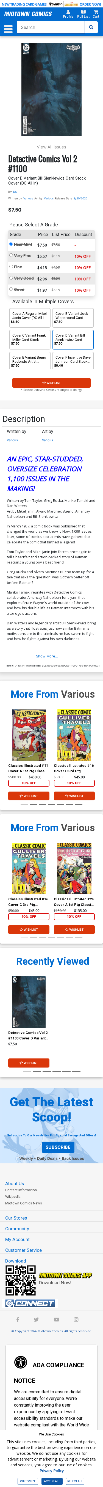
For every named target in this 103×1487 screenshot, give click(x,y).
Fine (18, 266)
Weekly (26, 1158)
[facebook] (18, 1320)
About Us (14, 1183)
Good (19, 289)
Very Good (24, 278)
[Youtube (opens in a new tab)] (56, 1320)
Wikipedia (13, 1197)
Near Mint (23, 244)
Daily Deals (47, 1158)
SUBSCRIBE (58, 1147)
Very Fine (22, 255)
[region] (11, 742)
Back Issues (73, 1158)
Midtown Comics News (23, 1203)
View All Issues (51, 147)
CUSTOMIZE (28, 1481)
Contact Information (21, 1190)
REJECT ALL (75, 1481)
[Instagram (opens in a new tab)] (76, 1320)
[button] (68, 15)
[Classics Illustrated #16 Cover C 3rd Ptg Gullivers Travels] (74, 735)
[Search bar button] (91, 27)
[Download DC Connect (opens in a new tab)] (53, 1303)
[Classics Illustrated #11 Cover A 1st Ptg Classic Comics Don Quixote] (28, 735)
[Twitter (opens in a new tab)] (36, 1320)
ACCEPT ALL (52, 1481)
